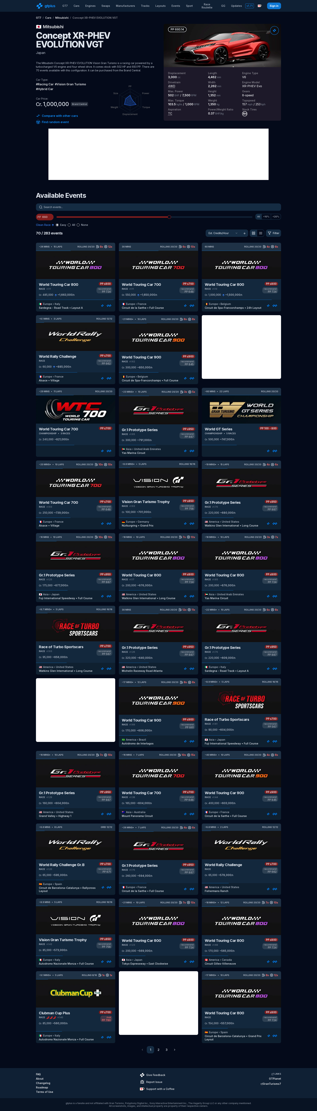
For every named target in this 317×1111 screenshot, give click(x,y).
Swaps (105, 5)
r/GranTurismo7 (271, 1083)
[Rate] (274, 30)
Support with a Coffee (160, 1088)
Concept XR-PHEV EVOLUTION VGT (95, 17)
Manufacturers (125, 5)
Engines (90, 5)
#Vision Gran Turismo (70, 84)
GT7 (65, 5)
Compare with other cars (60, 116)
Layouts (160, 5)
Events (176, 5)
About (39, 1078)
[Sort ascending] (244, 233)
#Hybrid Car (44, 89)
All (258, 216)
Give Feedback (155, 1075)
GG (223, 5)
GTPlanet (275, 1078)
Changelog (43, 1083)
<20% (276, 216)
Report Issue (154, 1081)
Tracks (145, 5)
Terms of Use (44, 1091)
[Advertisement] (158, 154)
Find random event (55, 122)
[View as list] (260, 233)
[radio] (57, 224)
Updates (236, 5)
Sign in (274, 5)
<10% (266, 216)
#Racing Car (45, 84)
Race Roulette (207, 6)
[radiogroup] (72, 225)
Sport (189, 5)
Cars (76, 5)
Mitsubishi (62, 17)
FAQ (38, 1074)
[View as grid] (253, 233)
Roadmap (42, 1087)
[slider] (169, 217)
